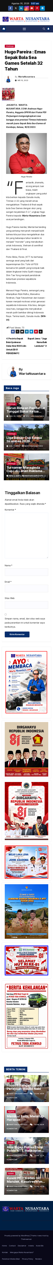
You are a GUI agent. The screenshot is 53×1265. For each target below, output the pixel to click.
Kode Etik (39, 1246)
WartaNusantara (26, 77)
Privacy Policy (27, 1259)
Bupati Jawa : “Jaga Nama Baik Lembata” (37, 342)
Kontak (5, 1252)
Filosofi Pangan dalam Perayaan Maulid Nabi (24, 1087)
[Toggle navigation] (24, 29)
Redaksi (38, 1259)
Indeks (31, 1246)
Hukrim (11, 1173)
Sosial (10, 1143)
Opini (10, 1081)
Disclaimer (22, 1246)
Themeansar (26, 1239)
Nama (8, 565)
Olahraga (10, 46)
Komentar (10, 509)
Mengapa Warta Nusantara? (22, 1252)
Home (4, 1246)
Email (8, 581)
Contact (12, 1246)
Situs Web (10, 598)
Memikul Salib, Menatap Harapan (25, 1118)
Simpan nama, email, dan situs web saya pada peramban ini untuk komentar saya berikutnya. (25, 622)
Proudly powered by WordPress (17, 1235)
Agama (11, 1112)
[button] (44, 28)
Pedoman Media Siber (11, 1259)
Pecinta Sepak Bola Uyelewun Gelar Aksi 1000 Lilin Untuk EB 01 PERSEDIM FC (16, 346)
